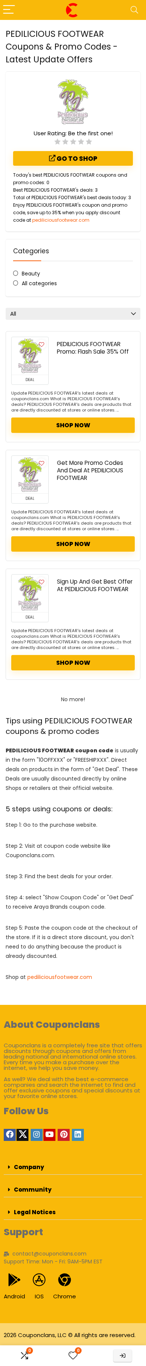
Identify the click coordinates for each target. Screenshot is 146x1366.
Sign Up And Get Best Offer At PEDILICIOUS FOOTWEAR (95, 585)
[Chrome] (64, 1279)
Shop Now (73, 425)
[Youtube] (49, 1135)
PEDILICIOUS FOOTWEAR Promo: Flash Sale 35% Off (93, 347)
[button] (73, 1167)
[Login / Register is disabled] (122, 1355)
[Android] (14, 1279)
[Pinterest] (64, 1135)
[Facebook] (10, 1135)
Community (33, 1190)
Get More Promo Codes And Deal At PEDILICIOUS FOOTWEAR (90, 470)
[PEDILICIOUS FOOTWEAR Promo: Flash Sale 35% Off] (30, 356)
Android (14, 1296)
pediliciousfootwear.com (60, 220)
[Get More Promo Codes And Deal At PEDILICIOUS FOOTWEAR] (30, 474)
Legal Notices (35, 1212)
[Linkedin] (78, 1135)
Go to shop (76, 158)
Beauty (31, 273)
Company (29, 1167)
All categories (39, 283)
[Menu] (9, 10)
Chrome (64, 1296)
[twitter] (22, 1135)
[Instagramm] (37, 1135)
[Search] (134, 10)
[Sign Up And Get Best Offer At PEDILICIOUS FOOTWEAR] (30, 593)
